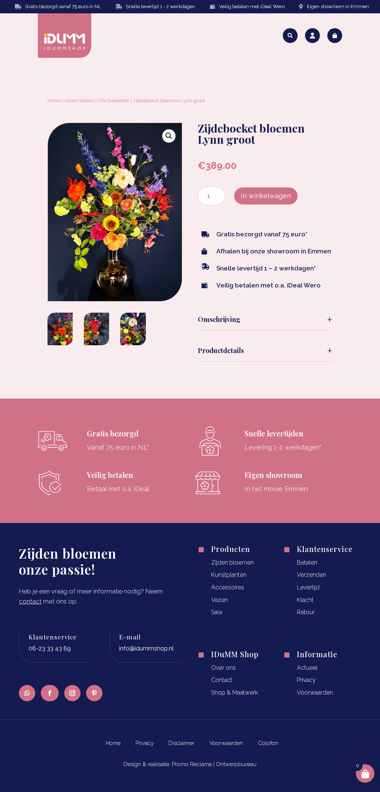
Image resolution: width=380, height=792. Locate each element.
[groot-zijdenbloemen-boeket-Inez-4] (132, 343)
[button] (169, 136)
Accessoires (227, 587)
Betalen (307, 562)
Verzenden (311, 574)
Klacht (305, 599)
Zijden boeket (79, 100)
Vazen (219, 599)
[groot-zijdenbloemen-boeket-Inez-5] (96, 343)
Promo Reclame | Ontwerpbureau (214, 764)
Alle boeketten (114, 100)
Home (54, 100)
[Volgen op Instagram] (72, 693)
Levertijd (308, 587)
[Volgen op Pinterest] (94, 693)
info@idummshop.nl (146, 648)
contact (30, 601)
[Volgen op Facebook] (50, 693)
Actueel (307, 667)
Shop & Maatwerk (234, 692)
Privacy (306, 679)
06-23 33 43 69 (50, 648)
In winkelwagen (266, 196)
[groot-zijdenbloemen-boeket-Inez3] (60, 343)
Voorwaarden (315, 692)
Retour (306, 612)
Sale (216, 612)
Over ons (223, 667)
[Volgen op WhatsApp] (27, 693)
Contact (221, 679)
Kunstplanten (228, 574)
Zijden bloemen (232, 562)
